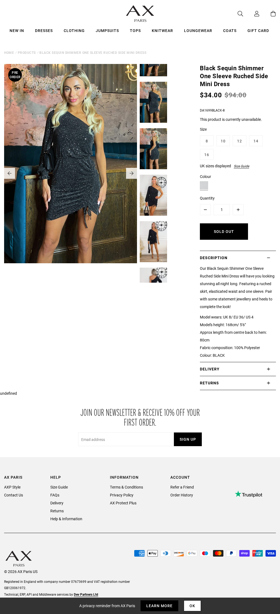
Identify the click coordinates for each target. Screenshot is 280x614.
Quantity (207, 198)
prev (9, 173)
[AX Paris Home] (140, 13)
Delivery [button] (210, 369)
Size (203, 129)
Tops (135, 30)
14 (255, 141)
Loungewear (198, 30)
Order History (181, 495)
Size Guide (241, 166)
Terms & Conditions (126, 487)
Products (27, 52)
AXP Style (12, 487)
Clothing (74, 30)
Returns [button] (209, 382)
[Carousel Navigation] (70, 173)
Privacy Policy (121, 495)
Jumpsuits (107, 30)
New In (17, 30)
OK (192, 605)
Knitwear (162, 30)
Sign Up (188, 439)
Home (9, 52)
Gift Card (258, 30)
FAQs (54, 495)
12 (239, 141)
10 (223, 141)
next (131, 173)
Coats (230, 30)
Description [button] (214, 257)
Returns (57, 510)
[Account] (251, 13)
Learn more (159, 605)
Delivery (56, 502)
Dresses (44, 30)
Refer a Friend (182, 487)
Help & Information (66, 518)
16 (206, 154)
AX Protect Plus (123, 502)
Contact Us (13, 495)
